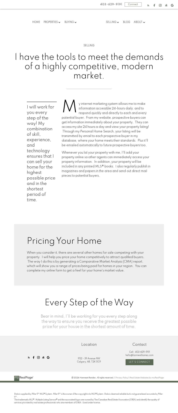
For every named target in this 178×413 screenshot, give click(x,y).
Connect (133, 4)
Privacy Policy (121, 378)
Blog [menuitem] (126, 22)
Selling (111, 22)
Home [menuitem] (36, 22)
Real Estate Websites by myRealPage (147, 378)
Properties (51, 22)
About (138, 22)
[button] (148, 5)
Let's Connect (139, 362)
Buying (69, 22)
